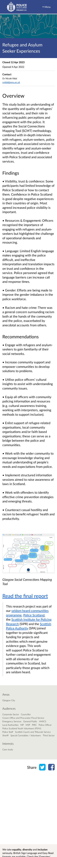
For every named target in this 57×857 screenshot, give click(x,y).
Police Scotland (33, 615)
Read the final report (25, 596)
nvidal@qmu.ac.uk (11, 82)
